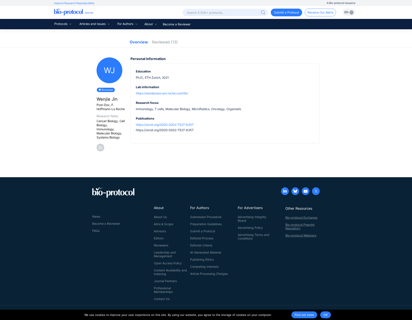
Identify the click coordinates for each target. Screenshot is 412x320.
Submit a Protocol (286, 12)
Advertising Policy (250, 227)
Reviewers (161, 245)
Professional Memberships (163, 290)
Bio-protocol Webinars (300, 235)
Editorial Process (201, 238)
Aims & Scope (163, 224)
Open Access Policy (168, 263)
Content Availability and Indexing (170, 272)
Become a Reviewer (177, 24)
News (96, 216)
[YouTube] (305, 191)
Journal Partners (165, 281)
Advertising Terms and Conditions (253, 236)
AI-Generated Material (205, 252)
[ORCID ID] (101, 147)
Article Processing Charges (209, 273)
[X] (316, 191)
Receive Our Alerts (320, 12)
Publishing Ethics (202, 259)
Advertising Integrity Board (252, 218)
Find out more (304, 315)
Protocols (61, 24)
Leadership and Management (165, 254)
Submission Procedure (205, 217)
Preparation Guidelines (206, 224)
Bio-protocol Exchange (301, 217)
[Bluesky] (295, 191)
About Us (160, 217)
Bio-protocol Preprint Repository (300, 226)
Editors (159, 238)
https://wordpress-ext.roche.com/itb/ (162, 93)
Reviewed (165, 42)
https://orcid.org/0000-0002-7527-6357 (165, 124)
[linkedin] (285, 191)
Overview (139, 42)
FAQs (96, 230)
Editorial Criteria (201, 245)
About (149, 24)
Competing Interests (204, 266)
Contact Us (162, 299)
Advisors (160, 231)
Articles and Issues (92, 24)
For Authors (125, 24)
